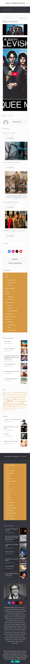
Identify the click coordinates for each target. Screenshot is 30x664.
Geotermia (5, 395)
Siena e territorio (9, 321)
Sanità (15, 403)
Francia (22, 394)
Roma (12, 403)
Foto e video (10, 299)
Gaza (25, 394)
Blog (6, 274)
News (10, 401)
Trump (25, 408)
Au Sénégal (14, 392)
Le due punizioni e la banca (9, 133)
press (7, 403)
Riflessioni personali (12, 310)
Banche (25, 392)
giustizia (9, 395)
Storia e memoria (12, 330)
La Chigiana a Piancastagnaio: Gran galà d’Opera (14, 230)
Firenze (19, 394)
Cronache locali (11, 325)
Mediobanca (21, 397)
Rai (10, 403)
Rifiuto (17, 661)
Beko (4, 394)
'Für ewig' (5, 392)
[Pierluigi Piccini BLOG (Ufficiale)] (15, 3)
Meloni (4, 399)
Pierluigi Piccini (17, 121)
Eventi (9, 327)
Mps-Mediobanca (21, 399)
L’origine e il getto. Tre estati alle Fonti (11, 162)
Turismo (4, 409)
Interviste (10, 308)
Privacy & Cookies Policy (15, 263)
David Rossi (11, 394)
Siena (22, 403)
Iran (13, 395)
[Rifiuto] (28, 656)
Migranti (8, 399)
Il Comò (7, 291)
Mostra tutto (23, 18)
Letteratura (10, 285)
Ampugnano (9, 392)
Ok (12, 661)
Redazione (15, 259)
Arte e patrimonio (12, 280)
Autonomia (20, 392)
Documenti (10, 296)
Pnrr (4, 403)
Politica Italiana (8, 319)
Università (8, 409)
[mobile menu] (27, 3)
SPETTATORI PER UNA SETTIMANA (15, 405)
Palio (14, 401)
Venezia (12, 409)
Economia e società (9, 288)
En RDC (15, 394)
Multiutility (5, 401)
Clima (7, 394)
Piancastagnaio (8, 314)
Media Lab (7, 293)
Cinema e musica (12, 282)
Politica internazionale (10, 316)
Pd (16, 401)
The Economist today (9, 406)
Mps (14, 399)
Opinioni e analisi (9, 302)
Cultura (6, 277)
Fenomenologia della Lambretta (10, 202)
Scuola (18, 403)
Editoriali (10, 305)
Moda (11, 399)
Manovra (16, 397)
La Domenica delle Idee (20, 395)
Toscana (21, 408)
